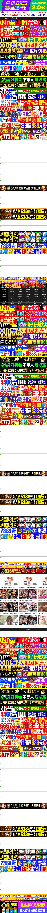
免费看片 (4, 303)
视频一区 (4, 289)
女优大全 (44, 298)
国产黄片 (12, 301)
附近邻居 (12, 294)
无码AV (4, 298)
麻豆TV (20, 298)
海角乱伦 (44, 301)
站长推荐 (4, 294)
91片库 (36, 298)
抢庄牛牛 (20, 296)
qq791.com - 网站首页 (10, 18)
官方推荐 (4, 296)
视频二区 (4, 291)
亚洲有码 (36, 289)
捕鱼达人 (12, 296)
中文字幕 (20, 291)
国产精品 (12, 289)
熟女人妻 (20, 301)
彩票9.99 (36, 296)
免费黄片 (28, 301)
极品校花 (36, 303)
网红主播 (20, 289)
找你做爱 (28, 294)
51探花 (28, 298)
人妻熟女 (36, 291)
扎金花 (44, 296)
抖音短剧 (12, 298)
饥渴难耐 (20, 294)
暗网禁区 (36, 301)
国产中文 (12, 303)
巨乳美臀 (28, 291)
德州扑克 (28, 296)
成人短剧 (28, 303)
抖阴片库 (4, 301)
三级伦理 (12, 291)
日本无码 (28, 289)
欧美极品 (44, 289)
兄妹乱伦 (20, 303)
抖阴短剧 (44, 303)
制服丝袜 (44, 291)
